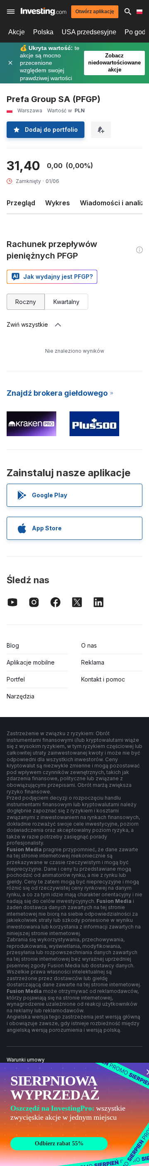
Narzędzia (20, 696)
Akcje (16, 32)
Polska (43, 32)
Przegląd (21, 203)
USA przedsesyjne (89, 32)
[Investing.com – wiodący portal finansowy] (43, 11)
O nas (89, 645)
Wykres (57, 203)
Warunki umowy (26, 1060)
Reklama (92, 662)
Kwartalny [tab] (66, 301)
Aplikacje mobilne (31, 662)
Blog (13, 645)
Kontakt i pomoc (103, 679)
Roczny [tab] (25, 301)
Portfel (16, 679)
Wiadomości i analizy (114, 203)
